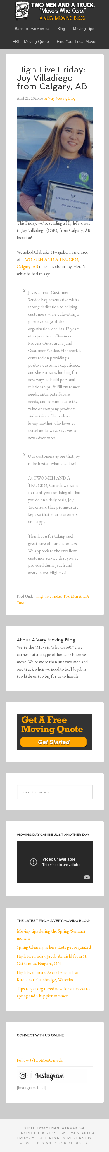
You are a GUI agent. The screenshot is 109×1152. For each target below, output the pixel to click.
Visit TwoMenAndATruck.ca (54, 1127)
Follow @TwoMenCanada (40, 1060)
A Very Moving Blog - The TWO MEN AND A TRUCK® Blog (55, 10)
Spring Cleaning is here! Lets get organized (54, 947)
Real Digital (77, 1143)
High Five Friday (48, 596)
